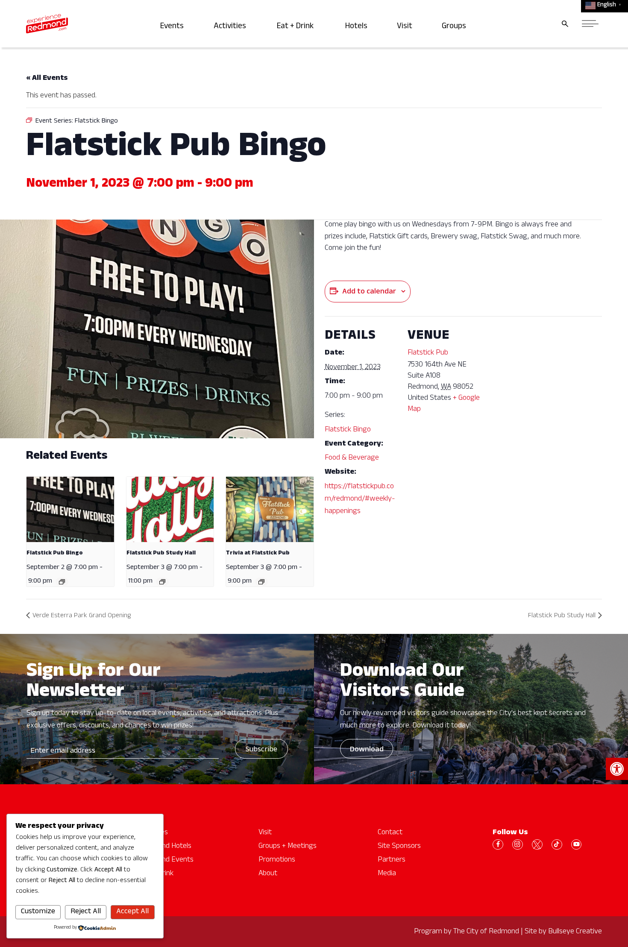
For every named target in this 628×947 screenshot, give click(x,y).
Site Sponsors (399, 847)
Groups (455, 27)
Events (173, 27)
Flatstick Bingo (348, 430)
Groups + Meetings (287, 847)
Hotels (357, 27)
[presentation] (70, 509)
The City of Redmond (486, 932)
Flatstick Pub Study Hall (161, 553)
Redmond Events (166, 860)
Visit (405, 27)
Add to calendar (369, 292)
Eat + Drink (297, 27)
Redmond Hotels (165, 847)
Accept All (132, 912)
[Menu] (590, 24)
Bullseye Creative (575, 932)
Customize (38, 912)
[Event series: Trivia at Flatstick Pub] (261, 581)
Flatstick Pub (428, 353)
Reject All (85, 912)
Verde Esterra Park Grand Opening (81, 616)
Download (367, 750)
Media (387, 874)
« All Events (47, 79)
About (267, 874)
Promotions (276, 860)
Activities (231, 27)
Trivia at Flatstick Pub (258, 553)
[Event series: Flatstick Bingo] (62, 581)
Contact (390, 833)
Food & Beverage (352, 458)
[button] (617, 769)
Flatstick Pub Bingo (54, 553)
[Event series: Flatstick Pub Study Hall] (162, 581)
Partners (391, 860)
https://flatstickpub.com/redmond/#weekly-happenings (360, 499)
